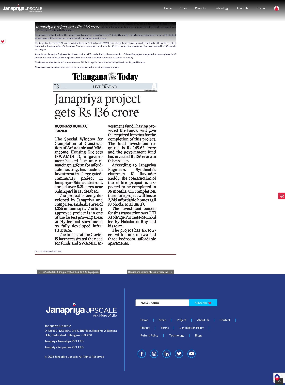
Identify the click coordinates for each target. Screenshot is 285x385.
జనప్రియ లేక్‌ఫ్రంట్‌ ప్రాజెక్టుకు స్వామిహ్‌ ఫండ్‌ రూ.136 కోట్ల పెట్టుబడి (71, 272)
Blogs (198, 335)
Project (181, 320)
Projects (200, 8)
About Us (242, 8)
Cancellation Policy (191, 327)
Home (168, 8)
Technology (221, 8)
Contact (261, 8)
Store (183, 8)
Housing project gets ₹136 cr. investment (148, 272)
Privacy (145, 327)
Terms (165, 327)
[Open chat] (277, 377)
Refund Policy (149, 335)
